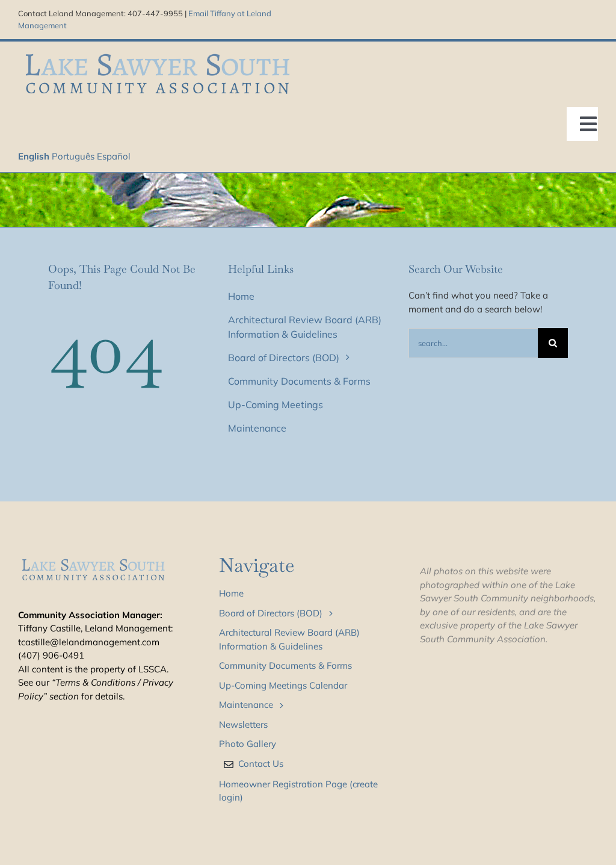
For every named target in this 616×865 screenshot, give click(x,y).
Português (73, 156)
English (33, 156)
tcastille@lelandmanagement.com (88, 642)
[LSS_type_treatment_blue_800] (157, 52)
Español (114, 156)
